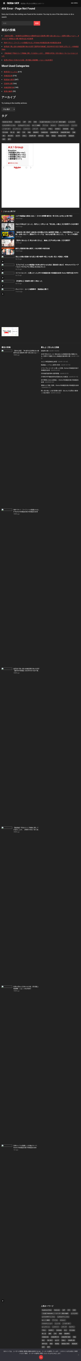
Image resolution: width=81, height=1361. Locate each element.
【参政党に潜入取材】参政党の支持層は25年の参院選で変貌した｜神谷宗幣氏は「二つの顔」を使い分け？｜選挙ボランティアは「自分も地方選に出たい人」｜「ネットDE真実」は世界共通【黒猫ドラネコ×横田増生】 (47, 233)
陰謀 (47, 136)
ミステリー (27, 129)
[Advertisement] (40, 22)
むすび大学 (72, 122)
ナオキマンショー (64, 125)
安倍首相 (65, 129)
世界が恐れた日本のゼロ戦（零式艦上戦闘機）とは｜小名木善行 (28, 60)
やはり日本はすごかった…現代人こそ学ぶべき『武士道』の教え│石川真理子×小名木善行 (47, 224)
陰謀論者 (71, 136)
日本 (24, 132)
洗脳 (74, 132)
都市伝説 (40, 136)
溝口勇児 (10, 136)
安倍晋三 (57, 129)
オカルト (53, 125)
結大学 (18, 136)
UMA (35, 122)
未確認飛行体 (9, 87)
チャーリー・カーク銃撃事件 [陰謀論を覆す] (32, 289)
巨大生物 (5, 132)
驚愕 (9, 139)
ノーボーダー (6, 129)
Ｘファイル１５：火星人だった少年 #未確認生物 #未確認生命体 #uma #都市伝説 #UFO (47, 273)
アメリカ (45, 125)
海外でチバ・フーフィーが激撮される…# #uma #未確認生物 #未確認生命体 (32, 43)
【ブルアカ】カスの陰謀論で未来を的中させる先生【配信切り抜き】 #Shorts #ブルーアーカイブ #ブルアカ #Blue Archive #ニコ (47, 266)
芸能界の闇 (8, 84)
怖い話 (12, 132)
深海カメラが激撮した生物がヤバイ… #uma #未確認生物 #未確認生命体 (25, 1146)
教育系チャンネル (10, 72)
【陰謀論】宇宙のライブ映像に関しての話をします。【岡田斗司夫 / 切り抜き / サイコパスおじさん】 (26, 828)
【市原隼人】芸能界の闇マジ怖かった (29, 281)
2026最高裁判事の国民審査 (50, 373)
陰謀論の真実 (9, 80)
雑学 (4, 139)
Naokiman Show (7, 122)
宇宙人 (50, 129)
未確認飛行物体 (65, 132)
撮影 (18, 132)
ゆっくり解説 (36, 125)
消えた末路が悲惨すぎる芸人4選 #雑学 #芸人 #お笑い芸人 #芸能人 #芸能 (42, 257)
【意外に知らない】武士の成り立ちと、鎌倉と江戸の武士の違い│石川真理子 (43, 240)
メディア (35, 129)
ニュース (74, 125)
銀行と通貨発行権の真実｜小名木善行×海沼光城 (33, 248)
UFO (29, 122)
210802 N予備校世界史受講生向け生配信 (54, 377)
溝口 (4, 136)
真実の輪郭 (8, 91)
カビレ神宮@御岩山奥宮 (49, 361)
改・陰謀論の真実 (11, 3)
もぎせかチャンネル (24, 125)
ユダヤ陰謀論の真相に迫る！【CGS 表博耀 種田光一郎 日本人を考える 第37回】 (44, 216)
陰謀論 (53, 136)
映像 (29, 132)
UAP (24, 122)
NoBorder (17, 122)
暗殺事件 (35, 132)
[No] (78, 1355)
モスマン (43, 129)
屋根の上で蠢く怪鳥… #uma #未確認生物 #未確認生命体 (60, 385)
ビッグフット (17, 129)
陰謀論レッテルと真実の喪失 (50, 365)
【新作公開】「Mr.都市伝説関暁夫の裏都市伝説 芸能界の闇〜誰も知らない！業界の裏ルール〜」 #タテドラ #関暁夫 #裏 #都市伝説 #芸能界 (26, 352)
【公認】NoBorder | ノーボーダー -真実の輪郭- (52, 122)
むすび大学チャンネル (9, 125)
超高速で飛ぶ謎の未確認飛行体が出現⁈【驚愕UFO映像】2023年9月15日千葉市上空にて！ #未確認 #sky (26, 669)
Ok (41, 1357)
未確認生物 (8, 76)
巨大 (72, 129)
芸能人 (24, 136)
